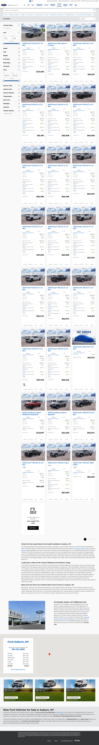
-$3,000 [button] (42, 59)
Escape (78, 548)
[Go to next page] (94, 539)
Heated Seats (71, 14)
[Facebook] (30, 1)
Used (32, 5)
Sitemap (49, 740)
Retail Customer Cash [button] (28, 60)
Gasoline (31, 14)
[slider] (4, 44)
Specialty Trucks (52, 5)
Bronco (88, 548)
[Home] (4, 5)
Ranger (23, 550)
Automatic (40, 14)
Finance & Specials (59, 5)
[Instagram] (33, 1)
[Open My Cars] (75, 5)
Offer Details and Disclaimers (10, 699)
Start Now (32, 528)
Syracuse (86, 617)
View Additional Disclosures (66, 740)
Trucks (84, 611)
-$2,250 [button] (42, 428)
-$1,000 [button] (42, 66)
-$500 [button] (42, 62)
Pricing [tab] (28, 48)
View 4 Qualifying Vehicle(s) (11, 698)
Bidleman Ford (61, 712)
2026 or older (15, 14)
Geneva (56, 619)
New (28, 5)
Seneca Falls (62, 619)
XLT (47, 14)
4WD (24, 14)
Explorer (83, 548)
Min (4, 35)
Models (46, 5)
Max (12, 35)
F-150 (6, 14)
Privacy (55, 740)
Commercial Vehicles (39, 5)
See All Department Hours (18, 669)
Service (65, 5)
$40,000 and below (57, 14)
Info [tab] (39, 48)
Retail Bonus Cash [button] (52, 67)
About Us (71, 5)
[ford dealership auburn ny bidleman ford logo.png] (27, 615)
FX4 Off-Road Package (85, 14)
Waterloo (72, 619)
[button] (33, 467)
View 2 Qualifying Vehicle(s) (73, 698)
